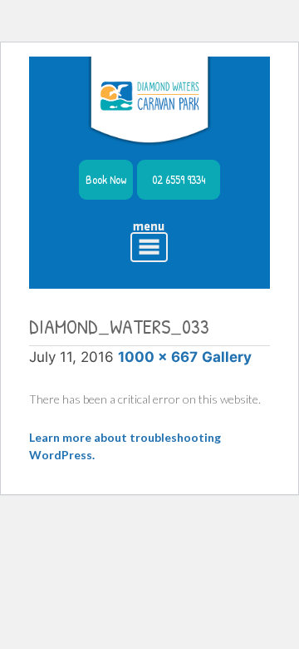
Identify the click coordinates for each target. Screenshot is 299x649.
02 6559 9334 (178, 179)
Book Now (106, 179)
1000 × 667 (158, 357)
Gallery (227, 357)
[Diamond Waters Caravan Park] (149, 101)
